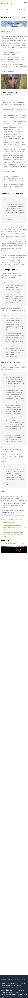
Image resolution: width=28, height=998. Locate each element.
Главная (3, 9)
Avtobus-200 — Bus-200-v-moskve (13, 979)
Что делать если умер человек (12, 525)
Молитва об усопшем (10, 522)
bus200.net (7, 3)
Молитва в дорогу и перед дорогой (13, 532)
